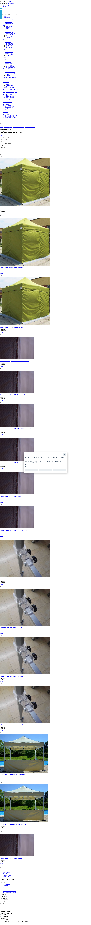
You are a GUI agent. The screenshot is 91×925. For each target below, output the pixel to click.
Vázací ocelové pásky (9, 40)
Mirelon (4, 57)
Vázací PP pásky (8, 42)
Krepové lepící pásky (9, 32)
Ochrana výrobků (6, 68)
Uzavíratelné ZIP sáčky (10, 50)
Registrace (5, 7)
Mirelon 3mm (8, 59)
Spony (6, 46)
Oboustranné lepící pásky (10, 33)
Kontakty (5, 6)
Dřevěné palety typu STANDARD (10, 115)
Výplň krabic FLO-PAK (10, 72)
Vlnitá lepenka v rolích (9, 66)
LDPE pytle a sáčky (9, 52)
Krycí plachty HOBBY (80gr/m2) (9, 87)
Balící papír (7, 70)
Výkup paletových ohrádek (8, 887)
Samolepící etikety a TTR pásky (9, 77)
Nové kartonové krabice (10, 18)
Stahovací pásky (8, 45)
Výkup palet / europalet (7, 888)
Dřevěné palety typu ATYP (8, 116)
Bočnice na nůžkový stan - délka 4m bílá (10, 496)
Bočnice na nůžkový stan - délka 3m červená (11, 327)
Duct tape (7, 35)
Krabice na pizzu (8, 22)
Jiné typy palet (6, 114)
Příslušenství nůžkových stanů (9, 110)
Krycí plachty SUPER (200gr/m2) (9, 90)
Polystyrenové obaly (9, 75)
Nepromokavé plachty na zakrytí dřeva (10, 93)
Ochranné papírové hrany (10, 69)
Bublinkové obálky (9, 84)
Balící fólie (5, 25)
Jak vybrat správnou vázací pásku (9, 891)
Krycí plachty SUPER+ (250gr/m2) (10, 92)
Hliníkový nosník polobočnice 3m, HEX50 (11, 627)
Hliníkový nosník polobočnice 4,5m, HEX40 (11, 676)
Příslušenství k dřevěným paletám (9, 117)
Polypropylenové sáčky (10, 54)
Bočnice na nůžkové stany (10, 109)
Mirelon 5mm (8, 60)
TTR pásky (7, 80)
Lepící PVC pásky (9, 34)
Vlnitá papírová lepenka (7, 65)
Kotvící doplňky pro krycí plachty (9, 96)
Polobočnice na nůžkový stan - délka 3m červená (12, 774)
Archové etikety (8, 79)
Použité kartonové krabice (10, 19)
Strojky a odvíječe (9, 47)
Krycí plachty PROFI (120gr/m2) (9, 88)
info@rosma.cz (11, 3)
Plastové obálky (8, 83)
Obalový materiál (6, 16)
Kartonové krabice (6, 17)
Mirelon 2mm (8, 58)
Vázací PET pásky (9, 43)
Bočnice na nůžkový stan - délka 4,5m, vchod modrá (13, 462)
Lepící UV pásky (8, 36)
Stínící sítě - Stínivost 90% (8, 99)
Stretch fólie (7, 27)
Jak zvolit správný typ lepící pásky (9, 892)
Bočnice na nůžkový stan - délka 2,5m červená (12, 208)
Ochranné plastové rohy (10, 73)
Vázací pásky (5, 39)
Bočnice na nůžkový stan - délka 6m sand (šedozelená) (14, 530)
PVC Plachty (5, 95)
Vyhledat (2, 14)
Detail (1, 213)
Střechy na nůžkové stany (10, 108)
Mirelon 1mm (8, 62)
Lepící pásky (5, 29)
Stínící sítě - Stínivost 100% (8, 100)
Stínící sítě (5, 98)
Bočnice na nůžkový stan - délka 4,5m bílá (11, 858)
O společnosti (5, 885)
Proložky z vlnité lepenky (10, 67)
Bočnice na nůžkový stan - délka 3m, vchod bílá (12, 395)
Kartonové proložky (9, 23)
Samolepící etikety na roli (10, 78)
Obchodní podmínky (7, 5)
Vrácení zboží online (8, 879)
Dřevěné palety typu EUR (8, 113)
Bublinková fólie (8, 26)
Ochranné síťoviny (9, 74)
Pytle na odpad (8, 55)
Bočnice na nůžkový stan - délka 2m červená (11, 267)
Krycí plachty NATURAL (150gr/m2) (10, 89)
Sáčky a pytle (5, 49)
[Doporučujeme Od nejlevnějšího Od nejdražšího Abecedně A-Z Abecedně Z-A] (4, 154)
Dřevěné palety (6, 112)
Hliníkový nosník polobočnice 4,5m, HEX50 (11, 724)
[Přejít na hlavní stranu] (5, 12)
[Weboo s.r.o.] (30, 921)
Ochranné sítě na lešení (7, 103)
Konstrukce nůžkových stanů (8, 106)
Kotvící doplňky (6, 104)
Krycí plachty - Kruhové (8, 94)
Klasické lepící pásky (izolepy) (11, 30)
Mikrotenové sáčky (9, 53)
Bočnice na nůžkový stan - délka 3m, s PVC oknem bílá (14, 361)
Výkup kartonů (6, 890)
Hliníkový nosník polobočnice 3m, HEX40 (11, 579)
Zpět (1, 135)
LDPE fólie (7, 28)
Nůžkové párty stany (7, 105)
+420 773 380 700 (12, 1)
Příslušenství (7, 37)
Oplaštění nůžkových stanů (8, 107)
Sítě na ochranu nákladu (7, 102)
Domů (1, 127)
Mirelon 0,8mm (8, 63)
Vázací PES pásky (9, 44)
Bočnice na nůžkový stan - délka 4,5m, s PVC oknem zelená (15, 428)
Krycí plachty (5, 86)
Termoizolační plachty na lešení (9, 97)
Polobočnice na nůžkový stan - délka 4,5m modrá (13, 824)
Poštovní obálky (6, 82)
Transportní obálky (9, 85)
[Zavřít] (64, 454)
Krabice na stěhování (9, 20)
